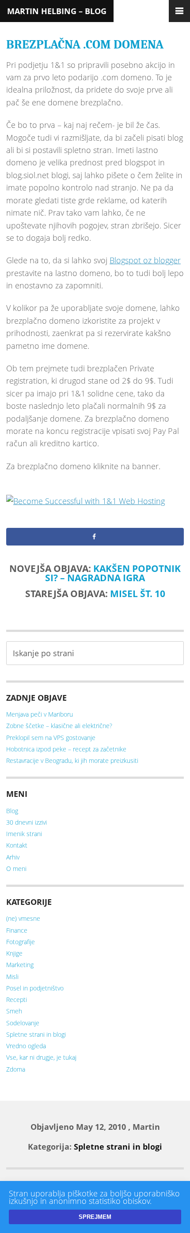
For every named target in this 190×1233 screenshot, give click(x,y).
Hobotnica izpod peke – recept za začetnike (66, 749)
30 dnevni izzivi (26, 822)
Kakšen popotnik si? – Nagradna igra (113, 573)
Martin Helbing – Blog (56, 11)
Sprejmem (95, 1217)
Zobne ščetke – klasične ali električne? (59, 725)
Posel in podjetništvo (35, 988)
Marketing (20, 964)
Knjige (14, 953)
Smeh (14, 1011)
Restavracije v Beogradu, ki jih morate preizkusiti (72, 760)
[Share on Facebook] (95, 537)
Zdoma (15, 1069)
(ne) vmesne (23, 918)
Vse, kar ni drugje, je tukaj (41, 1057)
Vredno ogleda (26, 1046)
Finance (16, 930)
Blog (12, 811)
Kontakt (16, 845)
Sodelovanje (22, 1023)
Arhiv (12, 857)
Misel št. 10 (137, 593)
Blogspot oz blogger (145, 260)
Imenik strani (24, 833)
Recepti (16, 999)
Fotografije (20, 942)
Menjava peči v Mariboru (39, 714)
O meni (16, 868)
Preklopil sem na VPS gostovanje (50, 737)
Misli (12, 976)
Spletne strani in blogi (36, 1034)
